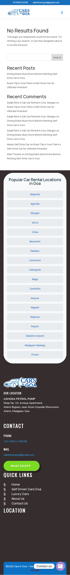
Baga (35, 279)
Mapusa (35, 316)
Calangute (35, 269)
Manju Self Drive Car (18, 144)
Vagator (35, 307)
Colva (35, 232)
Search (57, 57)
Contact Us (20, 503)
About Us (18, 499)
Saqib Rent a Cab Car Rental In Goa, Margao (31, 102)
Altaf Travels (14, 154)
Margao (35, 213)
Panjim (35, 326)
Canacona (35, 260)
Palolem (34, 250)
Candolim (35, 288)
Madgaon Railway (35, 345)
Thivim (35, 354)
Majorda (35, 194)
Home (16, 484)
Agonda (35, 203)
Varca (35, 222)
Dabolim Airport (35, 335)
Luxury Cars (20, 494)
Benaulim (35, 241)
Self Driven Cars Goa (26, 489)
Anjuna (35, 298)
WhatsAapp (21, 465)
